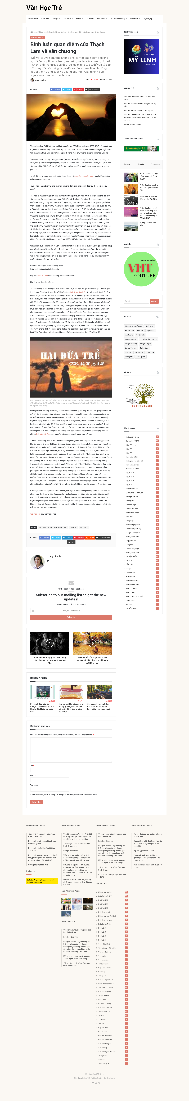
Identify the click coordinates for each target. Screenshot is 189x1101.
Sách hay (129, 517)
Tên (32, 766)
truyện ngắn (140, 335)
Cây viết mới (130, 572)
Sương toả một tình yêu (132, 124)
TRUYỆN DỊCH (131, 608)
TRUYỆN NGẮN (131, 556)
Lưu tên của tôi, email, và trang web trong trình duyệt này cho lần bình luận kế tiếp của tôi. (65, 795)
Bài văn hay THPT (132, 441)
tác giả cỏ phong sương (148, 339)
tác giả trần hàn (130, 348)
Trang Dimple (39, 80)
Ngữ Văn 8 (130, 481)
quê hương (129, 335)
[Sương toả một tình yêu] (131, 226)
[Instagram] (99, 1083)
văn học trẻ (35, 514)
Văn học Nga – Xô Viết (134, 596)
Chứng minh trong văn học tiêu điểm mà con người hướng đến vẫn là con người (98, 706)
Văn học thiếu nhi (132, 537)
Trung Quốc (130, 600)
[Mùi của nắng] (77, 907)
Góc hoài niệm (131, 505)
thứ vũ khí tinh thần (78, 292)
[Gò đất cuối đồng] (87, 907)
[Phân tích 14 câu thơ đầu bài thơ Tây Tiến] (131, 200)
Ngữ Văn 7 (130, 477)
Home (34, 32)
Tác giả (55, 19)
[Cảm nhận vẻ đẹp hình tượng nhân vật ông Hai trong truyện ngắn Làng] (66, 901)
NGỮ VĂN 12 (131, 445)
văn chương (84, 527)
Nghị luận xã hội (132, 457)
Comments (155, 164)
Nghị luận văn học (59, 32)
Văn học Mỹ (130, 592)
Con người (130, 501)
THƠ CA (129, 560)
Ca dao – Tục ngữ (132, 548)
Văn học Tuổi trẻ (132, 497)
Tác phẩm (67, 19)
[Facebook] (89, 1083)
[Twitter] (92, 1083)
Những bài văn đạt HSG (134, 461)
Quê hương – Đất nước (134, 493)
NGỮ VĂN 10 (131, 453)
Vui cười (129, 604)
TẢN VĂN (90, 19)
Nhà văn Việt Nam (132, 584)
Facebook (134, 19)
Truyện (78, 19)
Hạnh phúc (149, 326)
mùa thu (140, 330)
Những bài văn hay (45, 32)
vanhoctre (150, 352)
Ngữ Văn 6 (130, 485)
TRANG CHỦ (33, 19)
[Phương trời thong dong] (87, 901)
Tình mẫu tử (144, 348)
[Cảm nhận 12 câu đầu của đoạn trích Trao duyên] (131, 177)
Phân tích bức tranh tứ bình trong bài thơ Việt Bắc (149, 187)
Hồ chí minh (129, 330)
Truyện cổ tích (131, 541)
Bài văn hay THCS (132, 469)
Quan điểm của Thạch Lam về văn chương (53, 527)
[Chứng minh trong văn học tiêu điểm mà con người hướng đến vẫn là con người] (99, 692)
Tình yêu (128, 352)
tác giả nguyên (145, 344)
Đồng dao (129, 544)
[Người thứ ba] (77, 901)
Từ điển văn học (132, 509)
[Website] (48, 560)
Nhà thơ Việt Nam (132, 580)
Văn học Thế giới (132, 588)
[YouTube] (96, 1083)
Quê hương (101, 19)
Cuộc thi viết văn (132, 489)
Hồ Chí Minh (43, 276)
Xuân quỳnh (141, 357)
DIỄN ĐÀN (45, 19)
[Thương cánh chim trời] (66, 914)
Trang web (34, 785)
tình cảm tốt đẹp (43, 434)
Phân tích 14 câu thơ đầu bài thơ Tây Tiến (138, 110)
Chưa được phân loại (133, 529)
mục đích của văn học (83, 176)
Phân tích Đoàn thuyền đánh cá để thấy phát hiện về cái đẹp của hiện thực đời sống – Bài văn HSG (140, 117)
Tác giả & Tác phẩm (133, 533)
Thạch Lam (74, 527)
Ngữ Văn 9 (130, 473)
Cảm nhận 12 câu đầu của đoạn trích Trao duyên (149, 176)
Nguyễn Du (150, 330)
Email (32, 775)
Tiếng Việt (129, 521)
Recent (127, 164)
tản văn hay (139, 352)
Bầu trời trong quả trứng (133, 326)
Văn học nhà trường (118, 19)
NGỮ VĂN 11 (131, 449)
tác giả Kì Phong (131, 344)
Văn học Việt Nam (132, 552)
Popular (141, 164)
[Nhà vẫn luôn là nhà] (66, 907)
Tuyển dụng (147, 19)
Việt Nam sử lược (132, 513)
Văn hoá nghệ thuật (133, 525)
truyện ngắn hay (131, 339)
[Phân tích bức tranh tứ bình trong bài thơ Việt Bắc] (131, 189)
